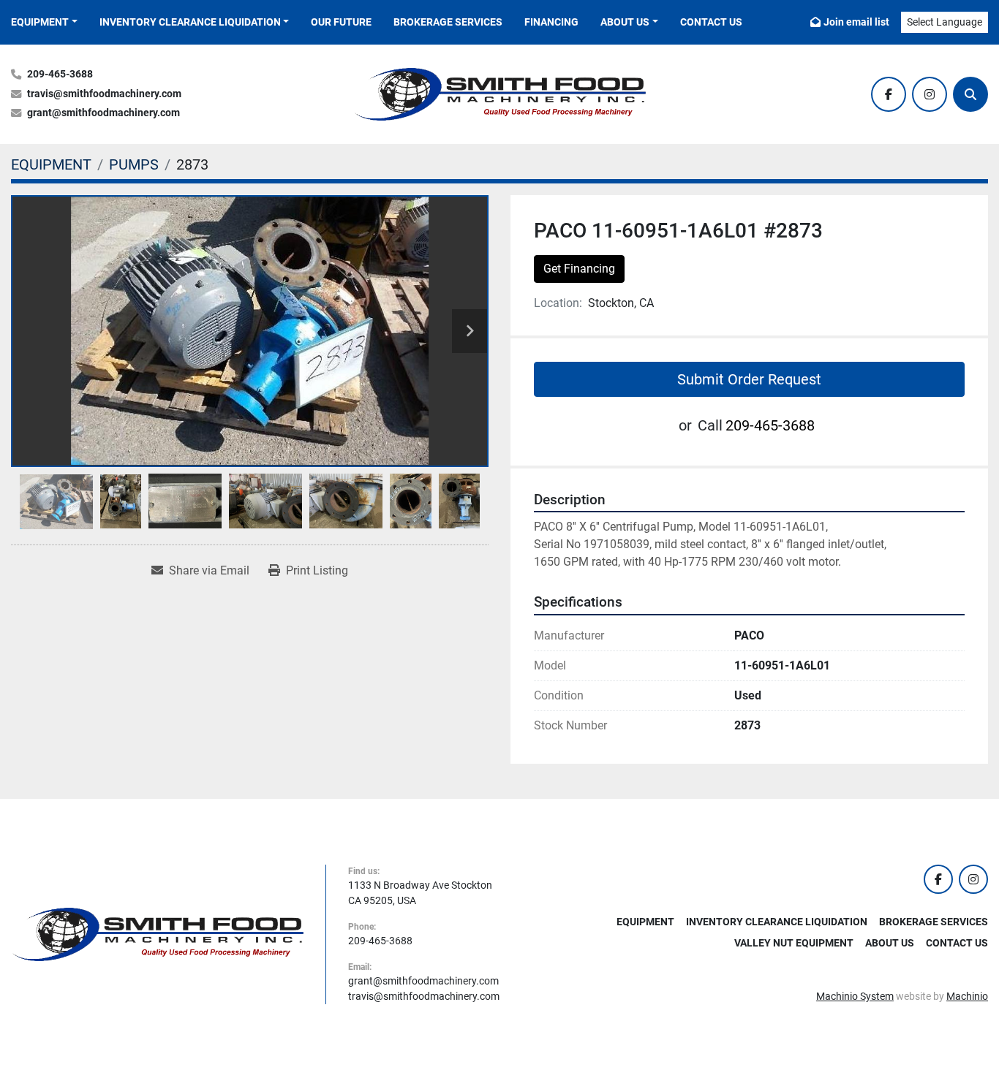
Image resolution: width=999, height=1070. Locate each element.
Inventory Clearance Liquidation (190, 22)
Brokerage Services (447, 22)
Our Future (341, 22)
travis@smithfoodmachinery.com (104, 94)
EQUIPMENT (40, 22)
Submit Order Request (749, 379)
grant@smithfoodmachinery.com (103, 113)
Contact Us (711, 22)
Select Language (944, 22)
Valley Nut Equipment (793, 943)
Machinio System (855, 996)
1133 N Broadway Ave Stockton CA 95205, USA (420, 892)
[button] (44, 22)
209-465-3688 (60, 74)
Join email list (856, 22)
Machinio (967, 996)
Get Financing (579, 269)
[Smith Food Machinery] (157, 933)
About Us (624, 22)
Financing (551, 22)
